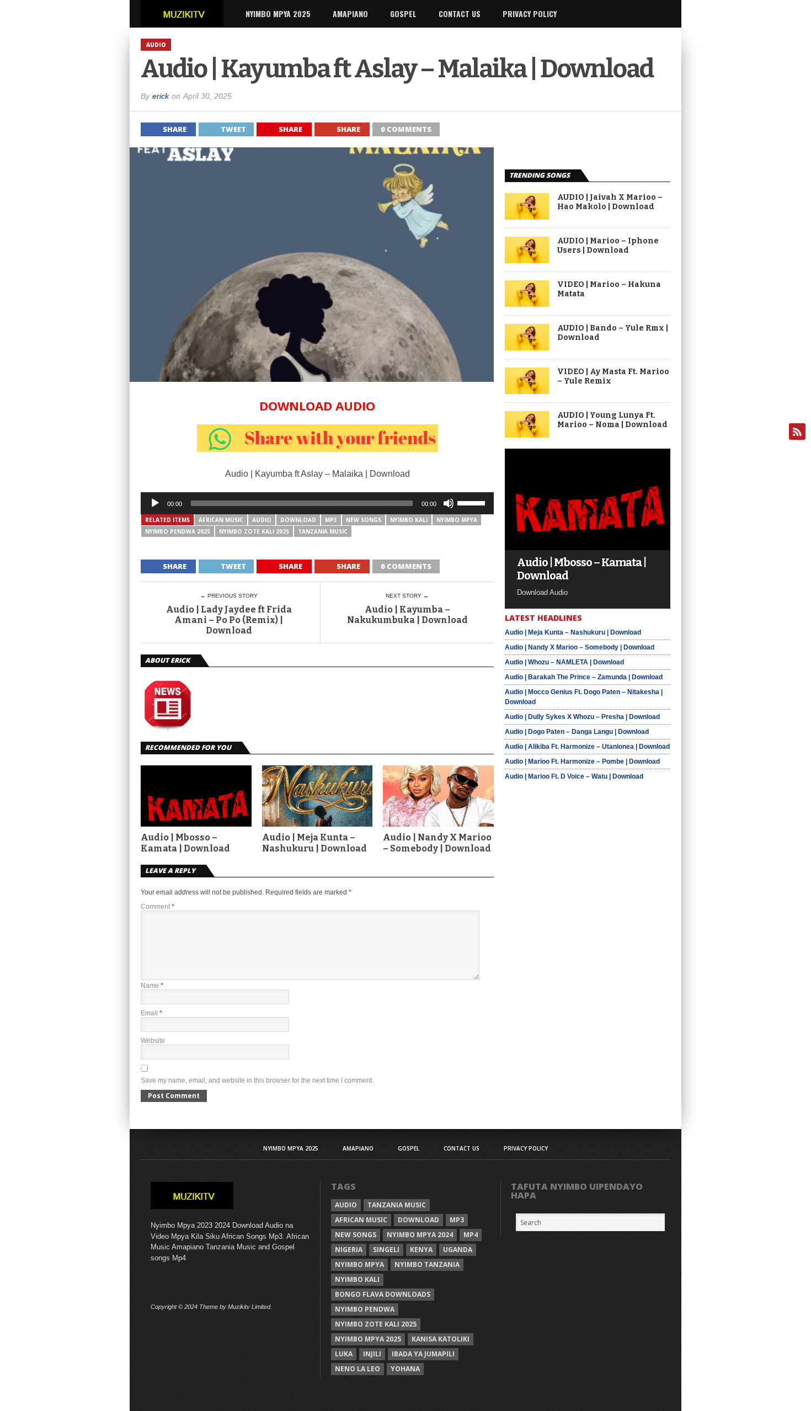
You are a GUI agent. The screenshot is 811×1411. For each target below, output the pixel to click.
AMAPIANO (350, 13)
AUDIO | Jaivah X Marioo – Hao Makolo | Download (610, 202)
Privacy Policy (530, 13)
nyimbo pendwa (364, 1309)
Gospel (403, 13)
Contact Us (460, 13)
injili (372, 1354)
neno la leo (357, 1368)
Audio (261, 520)
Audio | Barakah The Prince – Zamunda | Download (584, 677)
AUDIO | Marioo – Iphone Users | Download (608, 246)
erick (160, 96)
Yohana (405, 1368)
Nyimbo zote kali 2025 (254, 531)
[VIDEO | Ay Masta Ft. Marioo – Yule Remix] (527, 391)
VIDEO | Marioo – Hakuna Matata (609, 289)
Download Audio (317, 405)
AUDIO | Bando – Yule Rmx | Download (612, 333)
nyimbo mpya (456, 520)
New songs (363, 520)
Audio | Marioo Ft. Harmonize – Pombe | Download (582, 761)
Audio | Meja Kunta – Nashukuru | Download (314, 842)
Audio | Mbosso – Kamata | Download (185, 842)
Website (153, 1041)
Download (298, 520)
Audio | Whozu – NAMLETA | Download (564, 662)
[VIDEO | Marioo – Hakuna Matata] (527, 303)
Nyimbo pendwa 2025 (177, 531)
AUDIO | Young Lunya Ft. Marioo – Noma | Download (612, 420)
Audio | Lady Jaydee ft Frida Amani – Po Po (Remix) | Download (229, 620)
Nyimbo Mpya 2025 (278, 13)
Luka (344, 1354)
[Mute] (448, 503)
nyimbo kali (409, 520)
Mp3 (331, 520)
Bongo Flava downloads (382, 1294)
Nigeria (348, 1249)
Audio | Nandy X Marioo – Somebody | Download (437, 842)
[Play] (155, 503)
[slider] (472, 502)
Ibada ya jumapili (423, 1354)
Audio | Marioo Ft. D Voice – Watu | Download (574, 776)
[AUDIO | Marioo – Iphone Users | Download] (527, 260)
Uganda (457, 1249)
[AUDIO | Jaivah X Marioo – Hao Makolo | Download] (527, 216)
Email (151, 1013)
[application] (317, 503)
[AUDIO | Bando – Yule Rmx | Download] (527, 347)
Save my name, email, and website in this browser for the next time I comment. (257, 1080)
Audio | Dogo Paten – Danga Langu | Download (577, 732)
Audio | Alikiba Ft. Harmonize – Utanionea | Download (587, 746)
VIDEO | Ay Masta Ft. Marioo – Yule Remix (613, 377)
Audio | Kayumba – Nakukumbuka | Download (407, 614)
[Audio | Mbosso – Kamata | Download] (587, 547)
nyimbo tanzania (427, 1264)
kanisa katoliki (440, 1339)
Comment (157, 907)
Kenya (421, 1249)
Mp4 (470, 1234)
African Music (221, 520)
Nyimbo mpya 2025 (368, 1339)
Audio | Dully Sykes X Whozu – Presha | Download (582, 717)
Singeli (386, 1249)
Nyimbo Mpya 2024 (420, 1234)
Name (152, 985)
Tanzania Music (323, 531)
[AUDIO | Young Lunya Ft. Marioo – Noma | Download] (527, 434)
